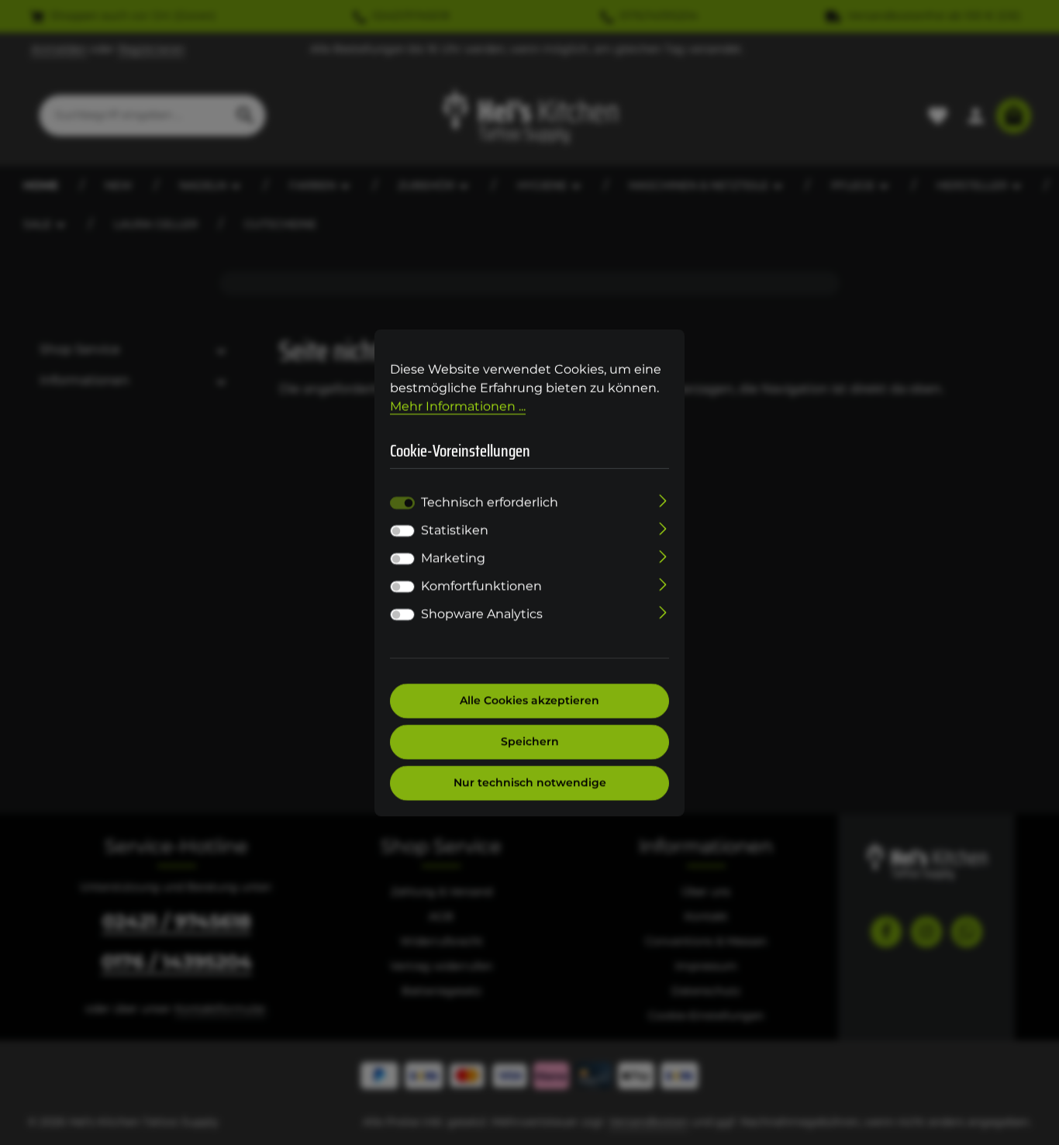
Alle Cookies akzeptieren (529, 701)
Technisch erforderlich (489, 502)
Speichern (530, 742)
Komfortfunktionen (481, 586)
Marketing (453, 558)
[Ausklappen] (663, 500)
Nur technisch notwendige (530, 783)
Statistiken (454, 530)
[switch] (402, 531)
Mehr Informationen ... (458, 405)
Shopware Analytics (482, 614)
